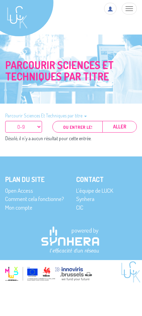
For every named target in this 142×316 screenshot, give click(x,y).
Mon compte (18, 207)
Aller (119, 127)
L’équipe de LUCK (94, 190)
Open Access (19, 190)
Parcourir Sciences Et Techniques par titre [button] (44, 115)
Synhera (85, 198)
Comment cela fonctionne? (34, 198)
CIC (79, 207)
